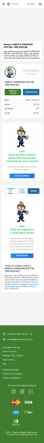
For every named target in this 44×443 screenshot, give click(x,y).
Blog (5, 364)
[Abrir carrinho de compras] (40, 4)
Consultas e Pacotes (11, 347)
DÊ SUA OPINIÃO (22, 176)
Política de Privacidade (12, 374)
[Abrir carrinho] (3, 4)
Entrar (32, 4)
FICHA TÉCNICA (22, 191)
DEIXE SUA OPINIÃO (13, 92)
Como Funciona (9, 351)
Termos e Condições (11, 378)
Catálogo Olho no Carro (13, 355)
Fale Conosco (9, 360)
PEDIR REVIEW (22, 256)
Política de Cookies (11, 370)
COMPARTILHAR (31, 92)
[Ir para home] (12, 4)
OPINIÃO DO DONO (10, 191)
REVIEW (33, 191)
